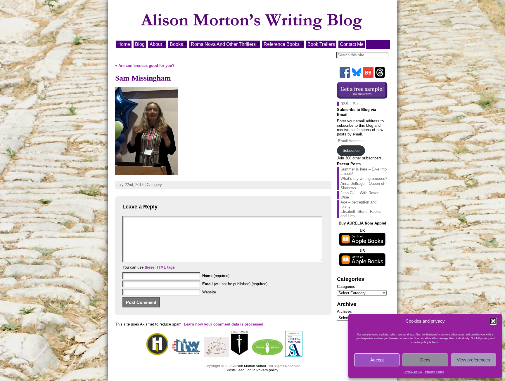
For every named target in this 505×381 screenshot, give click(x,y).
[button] (493, 321)
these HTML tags (160, 267)
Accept (377, 359)
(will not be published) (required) (234, 284)
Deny (425, 359)
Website (209, 292)
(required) (215, 276)
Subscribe (351, 150)
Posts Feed (236, 370)
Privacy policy (413, 371)
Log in (250, 370)
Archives (344, 311)
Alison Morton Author (249, 366)
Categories (346, 286)
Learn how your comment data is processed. (224, 324)
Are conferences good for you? (146, 65)
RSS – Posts (351, 104)
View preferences (473, 359)
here (435, 342)
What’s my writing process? (363, 178)
